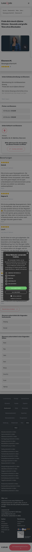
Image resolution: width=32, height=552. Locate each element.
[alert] (16, 276)
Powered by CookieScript (16, 298)
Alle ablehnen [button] (16, 292)
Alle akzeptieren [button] (16, 288)
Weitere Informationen (21, 269)
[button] (16, 276)
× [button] (27, 253)
